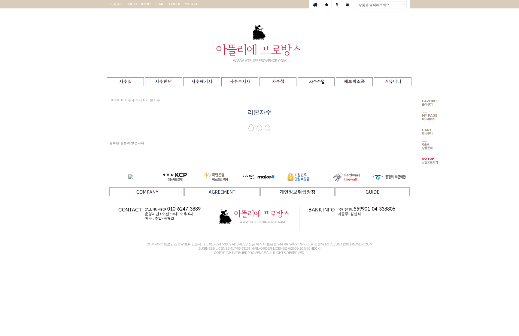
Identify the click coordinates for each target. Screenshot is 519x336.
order (174, 4)
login (132, 4)
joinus (146, 4)
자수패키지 (133, 100)
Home (114, 100)
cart (160, 4)
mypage (191, 4)
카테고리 (116, 4)
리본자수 (153, 100)
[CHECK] (313, 248)
